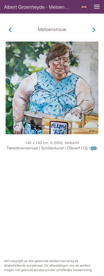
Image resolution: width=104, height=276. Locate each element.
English (84, 7)
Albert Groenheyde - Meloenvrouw (39, 6)
